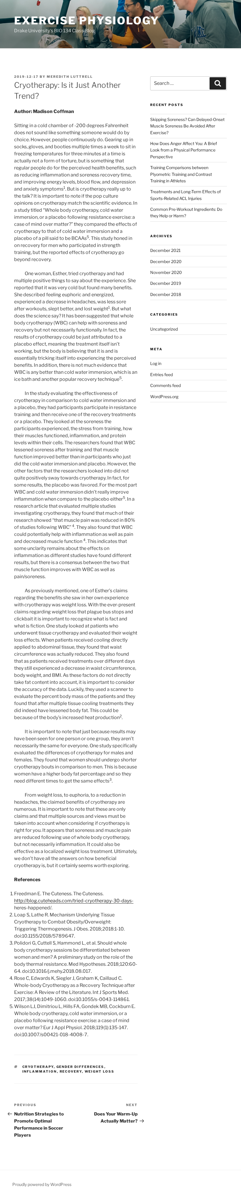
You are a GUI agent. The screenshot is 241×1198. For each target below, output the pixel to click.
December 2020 (166, 261)
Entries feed (161, 374)
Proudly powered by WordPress (41, 1184)
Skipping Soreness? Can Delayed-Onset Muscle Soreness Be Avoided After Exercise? (187, 126)
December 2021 (165, 250)
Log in (155, 363)
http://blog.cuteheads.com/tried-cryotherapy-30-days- (73, 900)
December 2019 (165, 283)
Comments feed (165, 385)
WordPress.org (164, 396)
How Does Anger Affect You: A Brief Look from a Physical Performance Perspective (183, 150)
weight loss (100, 1071)
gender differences (80, 1067)
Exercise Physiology (86, 20)
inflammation (39, 1071)
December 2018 (165, 294)
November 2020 (166, 272)
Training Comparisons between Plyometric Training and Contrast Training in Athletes (181, 174)
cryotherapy (38, 1067)
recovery (71, 1071)
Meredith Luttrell (70, 77)
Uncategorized (164, 329)
